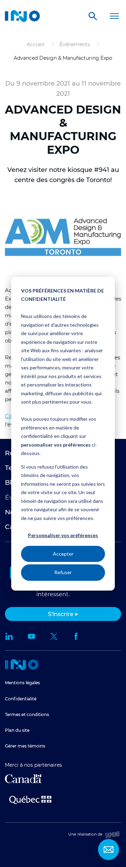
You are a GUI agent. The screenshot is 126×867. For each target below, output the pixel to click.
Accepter (63, 554)
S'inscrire (61, 614)
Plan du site (17, 730)
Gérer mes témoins (25, 746)
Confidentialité (20, 698)
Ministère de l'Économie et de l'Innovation (30, 799)
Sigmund (112, 835)
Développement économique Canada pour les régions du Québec (23, 778)
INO (22, 16)
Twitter (54, 636)
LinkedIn (9, 636)
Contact (108, 849)
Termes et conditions (27, 714)
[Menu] (114, 16)
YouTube (31, 636)
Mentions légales (22, 682)
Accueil (21, 665)
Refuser (63, 572)
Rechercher (93, 16)
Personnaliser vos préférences (63, 535)
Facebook (76, 636)
